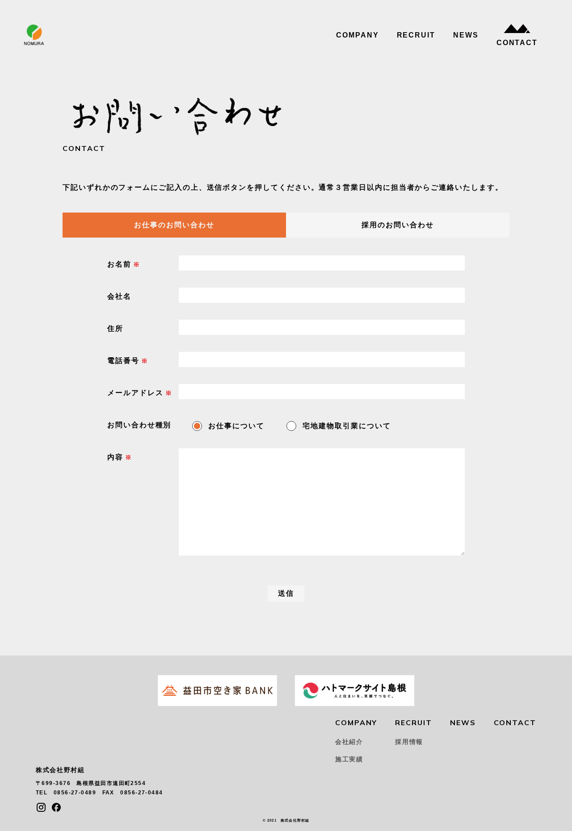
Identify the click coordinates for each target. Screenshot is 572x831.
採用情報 (409, 741)
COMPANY (357, 35)
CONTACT (517, 42)
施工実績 (349, 759)
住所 (115, 328)
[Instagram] (41, 807)
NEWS (466, 35)
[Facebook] (56, 807)
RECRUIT (416, 35)
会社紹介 (349, 741)
